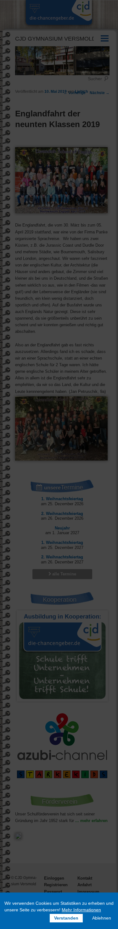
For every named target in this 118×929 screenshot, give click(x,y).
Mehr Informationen (81, 909)
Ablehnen (101, 918)
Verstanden (66, 918)
